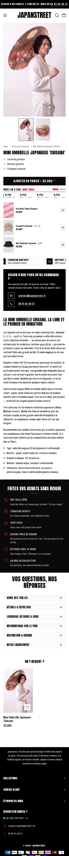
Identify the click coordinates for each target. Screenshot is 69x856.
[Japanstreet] (35, 15)
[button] (56, 15)
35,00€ (7, 725)
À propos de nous (13, 801)
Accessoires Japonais (20, 146)
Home (5, 146)
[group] (34, 4)
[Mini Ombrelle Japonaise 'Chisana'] (26, 129)
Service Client (11, 790)
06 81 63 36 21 (59, 4)
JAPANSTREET (38, 845)
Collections (10, 778)
